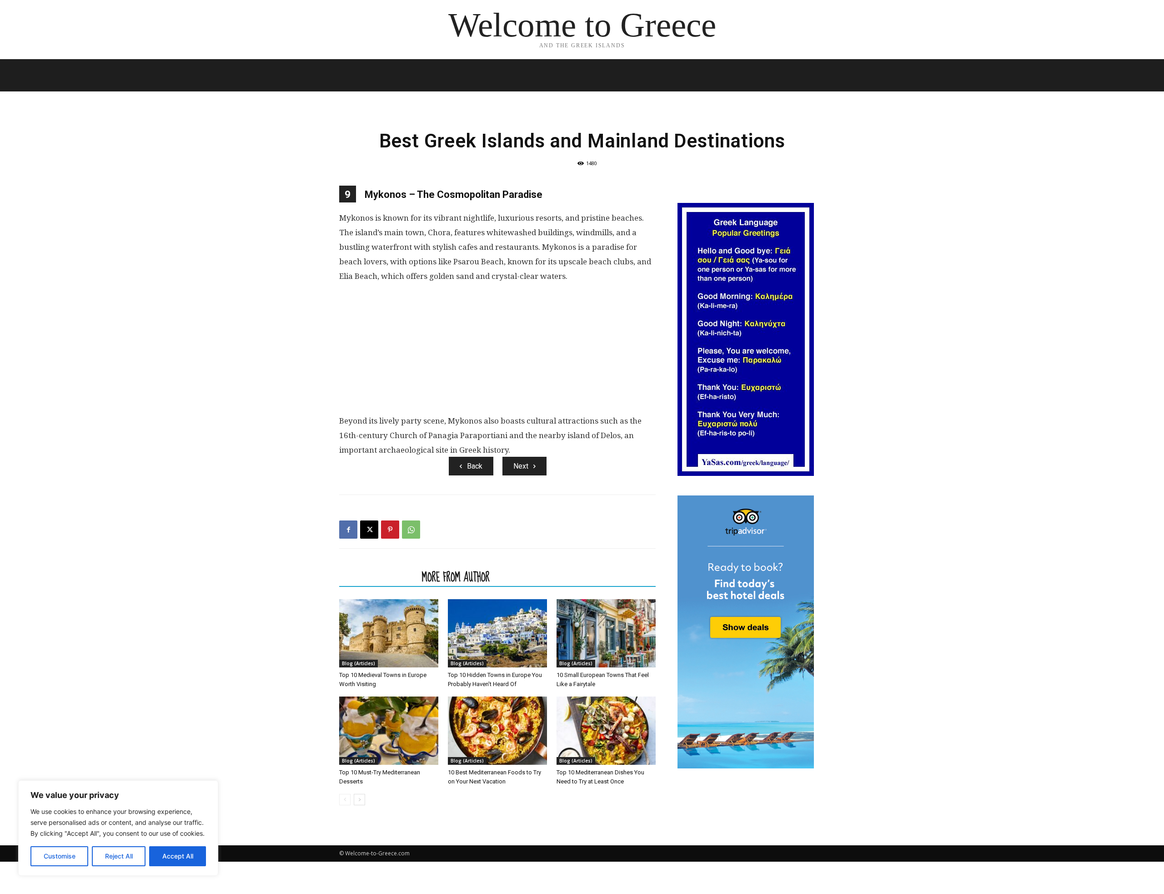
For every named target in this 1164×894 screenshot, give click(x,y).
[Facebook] (348, 529)
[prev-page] (345, 799)
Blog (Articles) (358, 663)
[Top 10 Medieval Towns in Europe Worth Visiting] (388, 633)
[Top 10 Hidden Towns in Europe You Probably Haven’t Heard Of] (497, 633)
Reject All (119, 856)
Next (520, 466)
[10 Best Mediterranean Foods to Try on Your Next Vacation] (497, 731)
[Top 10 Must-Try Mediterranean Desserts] (388, 731)
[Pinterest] (390, 529)
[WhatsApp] (411, 529)
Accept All (177, 856)
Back (474, 466)
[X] (369, 529)
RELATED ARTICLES (378, 577)
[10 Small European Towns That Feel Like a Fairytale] (606, 633)
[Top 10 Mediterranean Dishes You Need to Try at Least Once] (606, 731)
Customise (59, 856)
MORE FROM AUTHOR (456, 577)
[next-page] (359, 799)
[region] (118, 828)
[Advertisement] (497, 352)
